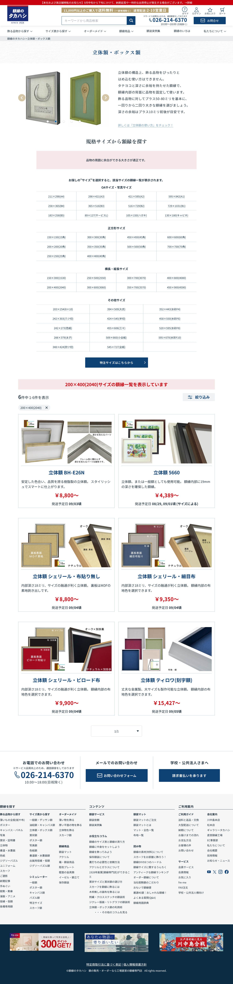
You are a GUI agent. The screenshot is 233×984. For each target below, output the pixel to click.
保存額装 (64, 882)
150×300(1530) (56, 278)
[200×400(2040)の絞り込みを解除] (46, 407)
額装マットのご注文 (144, 820)
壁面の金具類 (66, 872)
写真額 (33, 845)
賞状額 (33, 835)
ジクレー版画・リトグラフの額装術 (109, 902)
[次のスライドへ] (105, 97)
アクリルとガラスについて (104, 867)
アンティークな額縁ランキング (151, 872)
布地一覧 (138, 835)
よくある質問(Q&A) (144, 897)
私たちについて (216, 845)
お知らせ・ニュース (218, 860)
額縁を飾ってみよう (100, 852)
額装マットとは (142, 825)
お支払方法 (184, 840)
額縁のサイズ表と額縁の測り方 (107, 841)
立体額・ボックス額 (40, 830)
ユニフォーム (7, 865)
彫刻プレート (66, 867)
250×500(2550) (96, 278)
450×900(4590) (176, 287)
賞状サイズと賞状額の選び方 (105, 881)
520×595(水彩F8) (169, 328)
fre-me (182, 882)
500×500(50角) (136, 246)
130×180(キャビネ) (176, 215)
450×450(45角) (136, 237)
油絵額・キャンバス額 (42, 825)
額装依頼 (94, 820)
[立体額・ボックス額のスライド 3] (64, 121)
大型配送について (188, 825)
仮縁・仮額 (6, 901)
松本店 (211, 825)
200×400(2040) (56, 287)
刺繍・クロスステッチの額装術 (107, 897)
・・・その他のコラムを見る (108, 912)
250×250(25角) (56, 256)
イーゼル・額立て (69, 877)
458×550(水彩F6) (169, 318)
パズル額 (34, 897)
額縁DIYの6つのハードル (147, 862)
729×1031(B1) (176, 206)
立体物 (4, 845)
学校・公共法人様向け (191, 892)
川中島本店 (213, 820)
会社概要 (212, 850)
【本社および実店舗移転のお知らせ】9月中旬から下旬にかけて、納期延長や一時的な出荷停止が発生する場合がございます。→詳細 (116, 2)
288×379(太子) (63, 337)
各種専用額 (6, 906)
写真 (2, 835)
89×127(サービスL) (96, 215)
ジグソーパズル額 (39, 865)
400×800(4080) (176, 278)
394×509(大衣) (116, 309)
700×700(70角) (176, 246)
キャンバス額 (37, 892)
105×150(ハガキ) (136, 215)
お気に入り (184, 877)
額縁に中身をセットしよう (104, 847)
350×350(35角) (96, 246)
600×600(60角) (176, 237)
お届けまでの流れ (188, 835)
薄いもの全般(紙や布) (12, 820)
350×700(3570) (136, 287)
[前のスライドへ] (21, 97)
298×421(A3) (96, 196)
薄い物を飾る (66, 820)
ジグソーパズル (9, 860)
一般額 (33, 882)
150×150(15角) (56, 237)
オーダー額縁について (146, 877)
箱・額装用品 (66, 862)
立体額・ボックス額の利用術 (105, 907)
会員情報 (183, 872)
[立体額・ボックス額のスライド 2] (56, 121)
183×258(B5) (56, 215)
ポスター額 (35, 840)
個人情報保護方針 (135, 964)
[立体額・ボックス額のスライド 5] (80, 121)
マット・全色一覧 (143, 830)
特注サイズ (35, 903)
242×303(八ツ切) (63, 318)
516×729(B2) (136, 206)
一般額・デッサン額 (40, 820)
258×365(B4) (56, 206)
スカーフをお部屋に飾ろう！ (149, 857)
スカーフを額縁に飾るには (104, 887)
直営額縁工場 (214, 835)
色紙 (2, 855)
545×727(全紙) (116, 347)
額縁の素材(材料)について (148, 852)
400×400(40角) (96, 256)
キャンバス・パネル (11, 830)
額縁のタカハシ (16, 38)
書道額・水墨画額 (39, 855)
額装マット (65, 852)
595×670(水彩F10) (170, 337)
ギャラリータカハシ (218, 830)
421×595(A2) (136, 196)
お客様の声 (184, 845)
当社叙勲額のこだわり (146, 882)
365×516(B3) (96, 206)
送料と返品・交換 (188, 820)
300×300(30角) (96, 237)
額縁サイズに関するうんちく (150, 867)
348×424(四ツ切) (63, 347)
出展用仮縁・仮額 (39, 860)
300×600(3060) (96, 287)
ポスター (5, 825)
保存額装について (99, 857)
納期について (186, 830)
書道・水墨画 (7, 850)
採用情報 (212, 855)
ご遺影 (4, 876)
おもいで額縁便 (142, 887)
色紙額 (33, 850)
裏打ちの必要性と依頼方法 (104, 862)
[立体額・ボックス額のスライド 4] (72, 121)
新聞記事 (5, 881)
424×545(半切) (116, 318)
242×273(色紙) (63, 328)
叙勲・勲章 (6, 891)
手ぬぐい (5, 886)
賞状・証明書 (7, 840)
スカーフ (5, 871)
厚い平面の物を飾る (70, 825)
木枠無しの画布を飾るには (104, 892)
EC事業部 (212, 840)
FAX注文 (183, 887)
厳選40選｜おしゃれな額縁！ (150, 892)
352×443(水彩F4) (169, 309)
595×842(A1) (177, 196)
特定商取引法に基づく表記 (103, 964)
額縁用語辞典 (141, 903)
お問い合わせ (186, 850)
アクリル (64, 857)
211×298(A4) (56, 196)
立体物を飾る (66, 830)
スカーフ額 (35, 908)
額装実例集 (95, 825)
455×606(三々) (116, 328)
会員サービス (186, 867)
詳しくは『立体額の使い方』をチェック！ (145, 125)
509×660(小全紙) (116, 337)
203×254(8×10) (63, 309)
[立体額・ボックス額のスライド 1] (48, 121)
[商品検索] (131, 20)
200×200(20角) (56, 246)
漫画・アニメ (7, 896)
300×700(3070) (136, 278)
